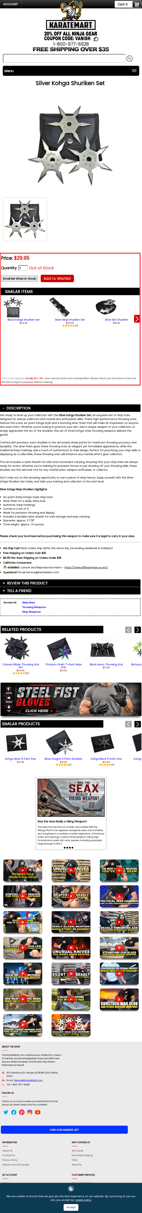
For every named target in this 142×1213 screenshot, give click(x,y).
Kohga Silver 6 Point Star (20, 759)
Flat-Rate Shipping (82, 1155)
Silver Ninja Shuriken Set (70, 320)
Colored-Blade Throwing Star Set (20, 666)
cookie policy (83, 1200)
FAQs (74, 1160)
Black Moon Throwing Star (106, 664)
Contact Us (8, 1155)
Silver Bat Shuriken (116, 320)
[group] (23, 321)
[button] (137, 319)
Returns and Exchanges (15, 1164)
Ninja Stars (28, 602)
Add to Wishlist (57, 278)
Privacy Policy (10, 1160)
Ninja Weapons (31, 612)
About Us (7, 1150)
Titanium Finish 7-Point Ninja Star (63, 666)
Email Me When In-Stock (19, 278)
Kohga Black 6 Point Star (106, 759)
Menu (9, 71)
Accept (71, 1207)
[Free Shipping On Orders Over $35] (71, 50)
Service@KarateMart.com (28, 1080)
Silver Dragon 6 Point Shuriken (63, 759)
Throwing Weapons (34, 607)
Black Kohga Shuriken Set (24, 320)
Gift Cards (77, 1150)
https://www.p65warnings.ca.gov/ (86, 567)
